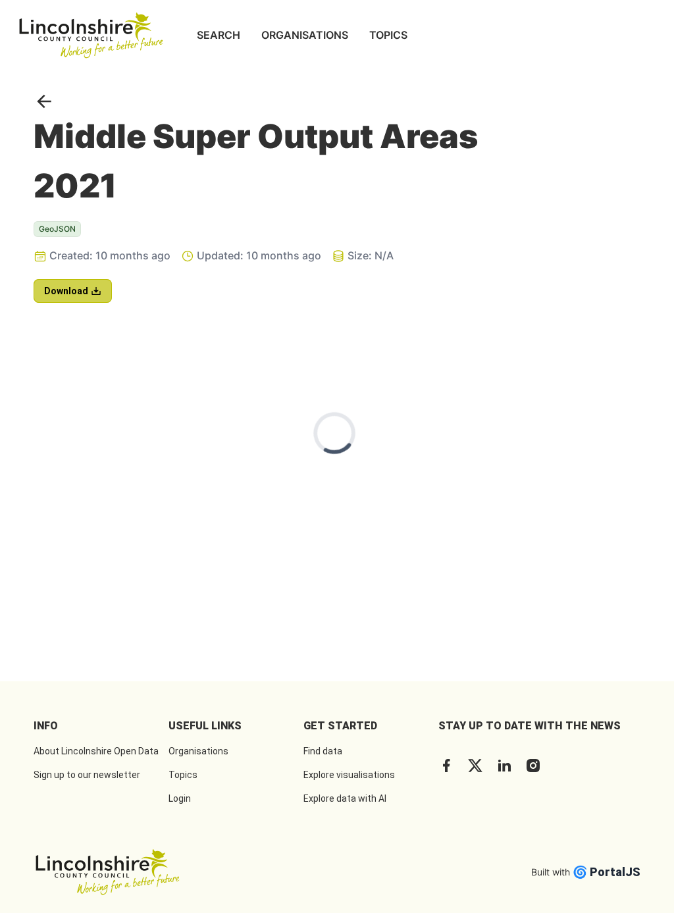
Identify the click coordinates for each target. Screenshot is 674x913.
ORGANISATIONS (304, 34)
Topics (182, 775)
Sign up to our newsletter (87, 775)
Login (179, 798)
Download (66, 291)
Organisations (198, 751)
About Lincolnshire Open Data (96, 751)
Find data (322, 751)
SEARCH (218, 34)
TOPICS (388, 34)
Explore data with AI (344, 798)
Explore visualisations (349, 775)
